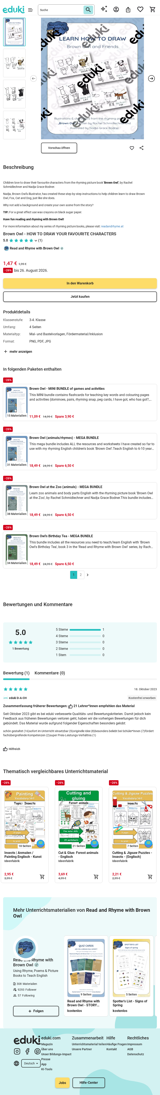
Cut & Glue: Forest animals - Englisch (78, 855)
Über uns (47, 1049)
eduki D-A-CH (18, 698)
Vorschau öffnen (59, 147)
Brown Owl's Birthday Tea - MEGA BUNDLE (61, 536)
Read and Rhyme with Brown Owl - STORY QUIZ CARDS (83, 1003)
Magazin (47, 1044)
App (43, 1064)
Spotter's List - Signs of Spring (130, 1003)
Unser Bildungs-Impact (56, 1054)
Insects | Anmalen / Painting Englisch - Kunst (22, 855)
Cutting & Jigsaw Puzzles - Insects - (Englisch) (132, 855)
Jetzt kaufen (80, 297)
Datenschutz (135, 1054)
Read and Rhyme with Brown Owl (34, 248)
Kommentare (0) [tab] (50, 672)
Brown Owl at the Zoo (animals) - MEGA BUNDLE (65, 487)
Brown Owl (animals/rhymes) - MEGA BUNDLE (64, 438)
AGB (130, 1049)
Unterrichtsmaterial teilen (89, 1044)
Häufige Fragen (116, 1044)
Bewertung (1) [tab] (16, 672)
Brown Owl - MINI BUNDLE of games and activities (67, 389)
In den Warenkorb (80, 283)
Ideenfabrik (12, 861)
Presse (45, 1059)
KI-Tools (46, 1069)
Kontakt (111, 1049)
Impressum (134, 1044)
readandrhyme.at (112, 226)
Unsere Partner (82, 1049)
